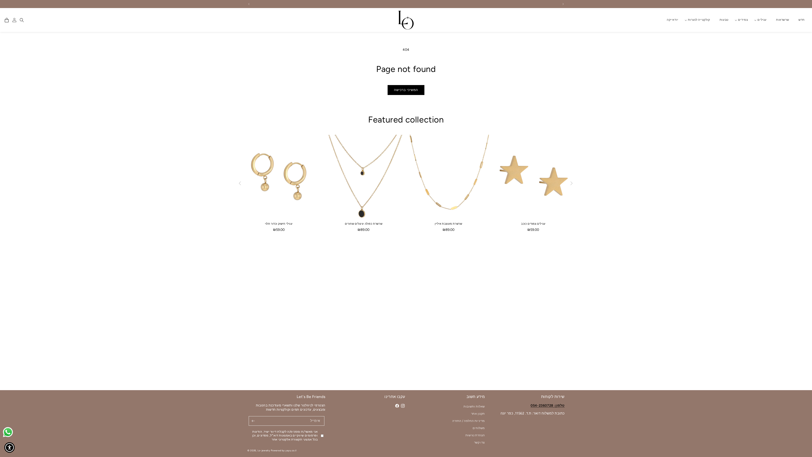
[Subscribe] (253, 421)
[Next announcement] (563, 4)
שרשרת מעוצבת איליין (448, 223)
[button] (762, 20)
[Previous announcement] (249, 4)
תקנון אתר (478, 414)
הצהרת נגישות (475, 435)
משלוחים (479, 428)
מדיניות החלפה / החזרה (468, 421)
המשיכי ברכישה (406, 90)
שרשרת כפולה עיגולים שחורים (364, 223)
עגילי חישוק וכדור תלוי (278, 223)
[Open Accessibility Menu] (9, 447)
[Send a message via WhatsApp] (8, 432)
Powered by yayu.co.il (283, 450)
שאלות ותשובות (474, 406)
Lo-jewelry (264, 450)
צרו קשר (479, 442)
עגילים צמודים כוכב (533, 223)
